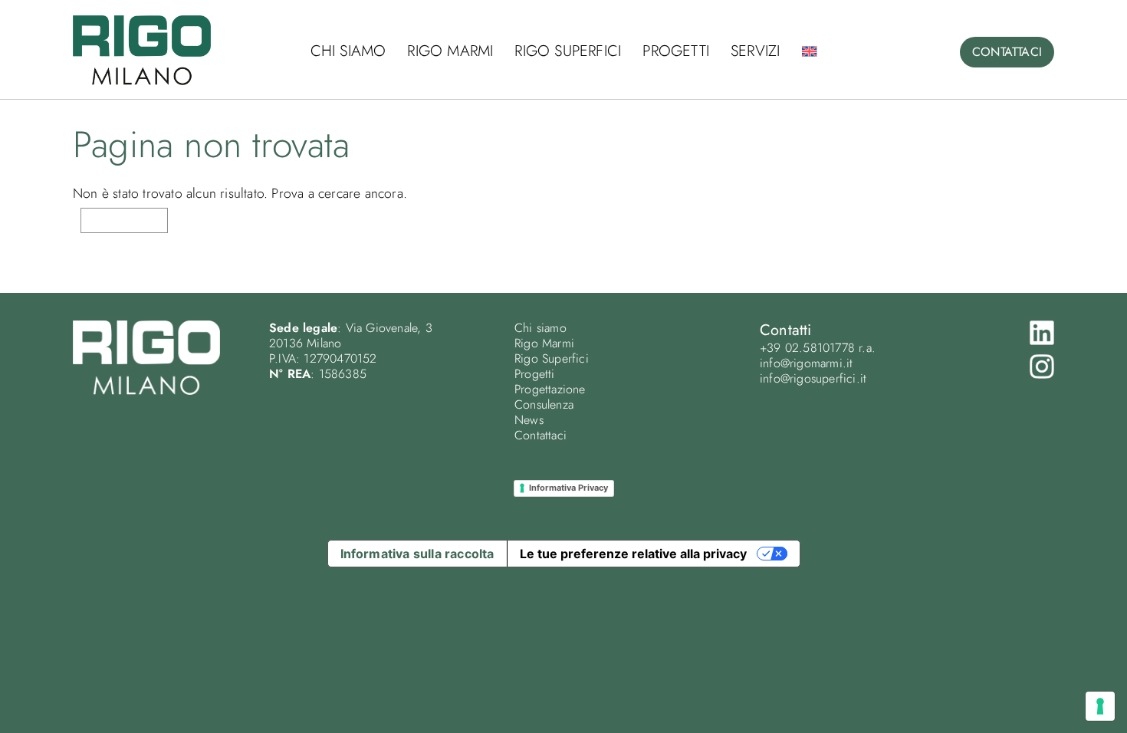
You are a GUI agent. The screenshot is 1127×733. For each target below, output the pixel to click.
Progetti (675, 51)
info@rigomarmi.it (806, 363)
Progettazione (550, 389)
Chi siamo (348, 51)
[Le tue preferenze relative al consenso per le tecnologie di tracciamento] (1100, 706)
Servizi (755, 51)
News (529, 420)
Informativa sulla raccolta (417, 553)
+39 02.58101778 (807, 348)
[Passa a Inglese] (808, 51)
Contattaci (540, 435)
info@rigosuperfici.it (813, 378)
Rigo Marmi (450, 51)
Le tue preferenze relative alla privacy (633, 553)
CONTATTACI (1007, 52)
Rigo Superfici (567, 51)
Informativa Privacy (568, 487)
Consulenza (543, 404)
